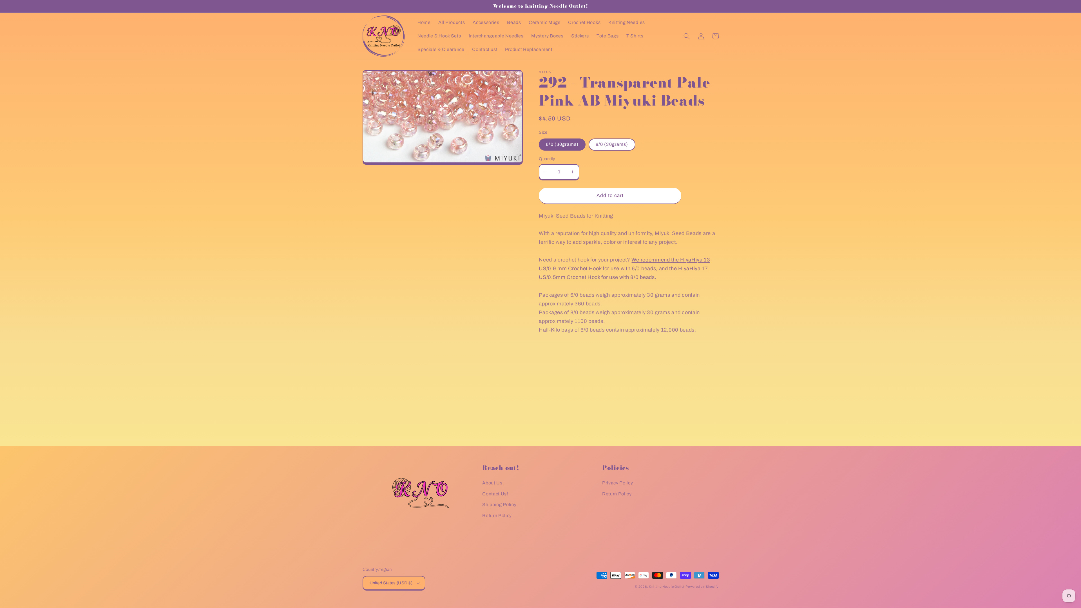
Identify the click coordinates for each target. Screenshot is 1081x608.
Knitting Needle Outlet (666, 586)
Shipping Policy (499, 504)
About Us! (493, 482)
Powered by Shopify (702, 586)
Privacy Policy (617, 482)
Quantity (547, 159)
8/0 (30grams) (612, 144)
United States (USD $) (391, 583)
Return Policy (497, 515)
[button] (687, 36)
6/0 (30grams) (562, 144)
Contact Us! (495, 493)
